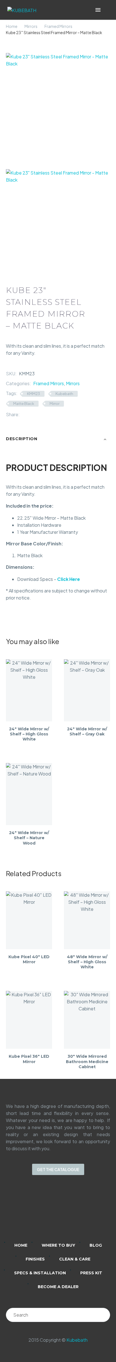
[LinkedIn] (49, 414)
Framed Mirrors (58, 26)
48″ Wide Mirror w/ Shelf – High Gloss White (87, 961)
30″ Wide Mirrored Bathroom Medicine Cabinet (87, 1061)
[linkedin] (36, 1212)
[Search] (103, 1315)
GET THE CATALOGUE (58, 1169)
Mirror (54, 403)
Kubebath (64, 393)
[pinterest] (79, 1212)
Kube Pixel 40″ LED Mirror (29, 959)
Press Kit (91, 1272)
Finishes (35, 1259)
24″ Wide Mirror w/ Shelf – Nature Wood (29, 837)
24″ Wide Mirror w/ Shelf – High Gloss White (29, 734)
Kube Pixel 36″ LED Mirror (29, 1059)
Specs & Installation (40, 1272)
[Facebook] (24, 414)
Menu (98, 10)
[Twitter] (32, 414)
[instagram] (50, 1212)
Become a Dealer (58, 1286)
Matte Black (23, 403)
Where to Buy (58, 1245)
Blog (96, 1245)
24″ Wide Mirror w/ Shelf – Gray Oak (87, 731)
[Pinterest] (41, 414)
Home (11, 26)
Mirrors (30, 26)
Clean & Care (74, 1259)
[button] (106, 10)
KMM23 (33, 393)
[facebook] (65, 1212)
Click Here (68, 579)
